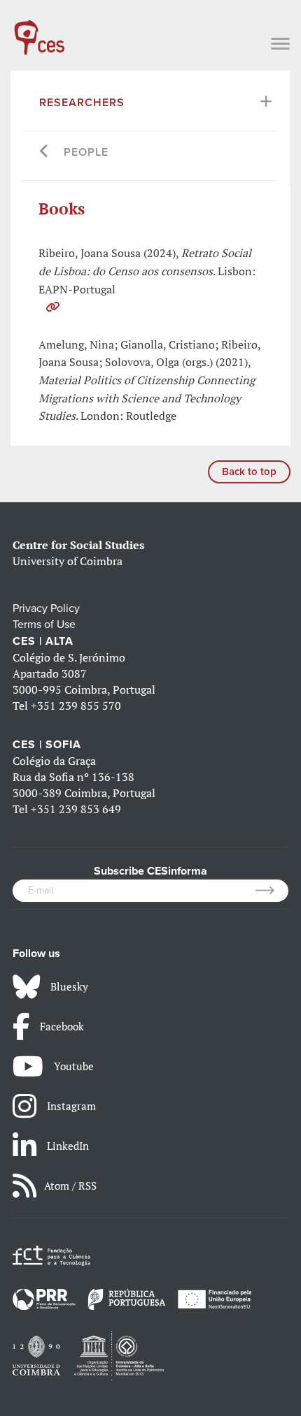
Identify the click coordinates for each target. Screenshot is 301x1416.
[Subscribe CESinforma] (271, 890)
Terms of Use (44, 625)
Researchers (82, 103)
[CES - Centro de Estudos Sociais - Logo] (39, 30)
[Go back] (44, 152)
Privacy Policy (46, 608)
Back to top (249, 471)
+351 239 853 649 (76, 809)
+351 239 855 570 (76, 705)
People (86, 152)
